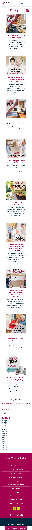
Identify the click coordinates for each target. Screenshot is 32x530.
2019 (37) (4, 435)
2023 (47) (4, 427)
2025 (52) (4, 423)
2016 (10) (4, 441)
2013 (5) (4, 447)
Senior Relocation (16, 466)
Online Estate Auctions (16, 496)
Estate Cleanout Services (16, 503)
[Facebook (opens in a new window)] (14, 508)
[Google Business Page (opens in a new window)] (18, 508)
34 (21, 403)
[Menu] (26, 3)
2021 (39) (4, 431)
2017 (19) (4, 439)
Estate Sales (16, 492)
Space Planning (16, 488)
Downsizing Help (16, 481)
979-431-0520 (16, 515)
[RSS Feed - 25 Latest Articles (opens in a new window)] (28, 10)
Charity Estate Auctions (16, 499)
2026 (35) (4, 421)
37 (30, 403)
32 (16, 403)
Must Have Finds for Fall (16, 121)
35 (24, 403)
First (3, 403)
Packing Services (16, 473)
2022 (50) (4, 429)
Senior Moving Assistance (16, 469)
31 (14, 403)
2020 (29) (4, 433)
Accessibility (11, 524)
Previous (9, 403)
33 (19, 403)
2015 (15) (4, 443)
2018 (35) (4, 437)
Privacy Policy (20, 524)
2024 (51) (4, 425)
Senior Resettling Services (16, 477)
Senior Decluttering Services (16, 484)
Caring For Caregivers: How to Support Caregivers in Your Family (16, 79)
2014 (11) (4, 445)
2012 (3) (4, 449)
